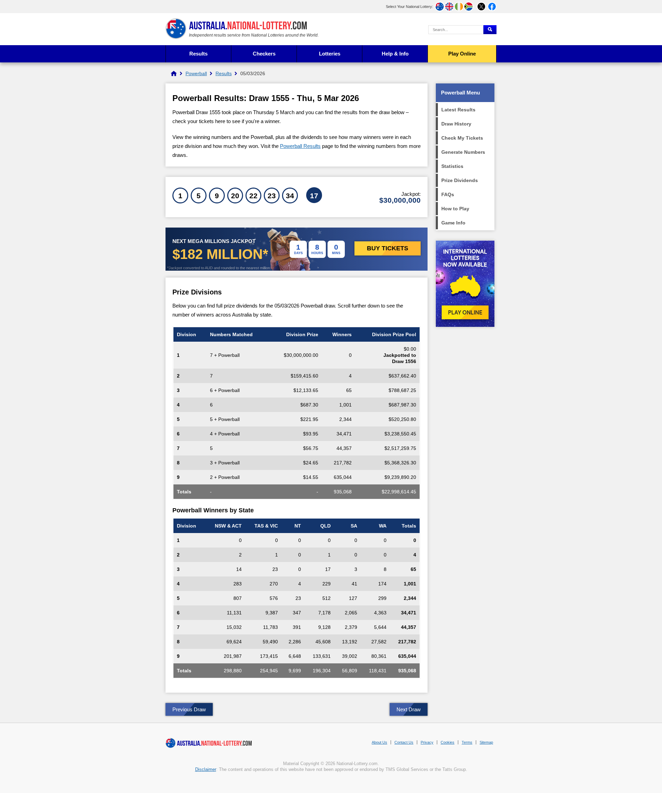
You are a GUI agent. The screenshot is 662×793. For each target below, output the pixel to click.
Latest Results (458, 109)
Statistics (452, 166)
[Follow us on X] (481, 6)
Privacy (427, 742)
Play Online (462, 54)
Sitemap (486, 742)
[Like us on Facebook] (492, 6)
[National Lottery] (174, 73)
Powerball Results (300, 146)
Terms (467, 742)
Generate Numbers (463, 152)
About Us (379, 742)
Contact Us (403, 742)
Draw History (456, 124)
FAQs (447, 194)
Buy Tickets (387, 248)
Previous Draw (189, 709)
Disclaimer (205, 769)
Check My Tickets (462, 138)
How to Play (455, 208)
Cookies (447, 742)
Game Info (453, 222)
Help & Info (395, 54)
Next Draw (409, 709)
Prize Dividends (459, 180)
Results (198, 54)
